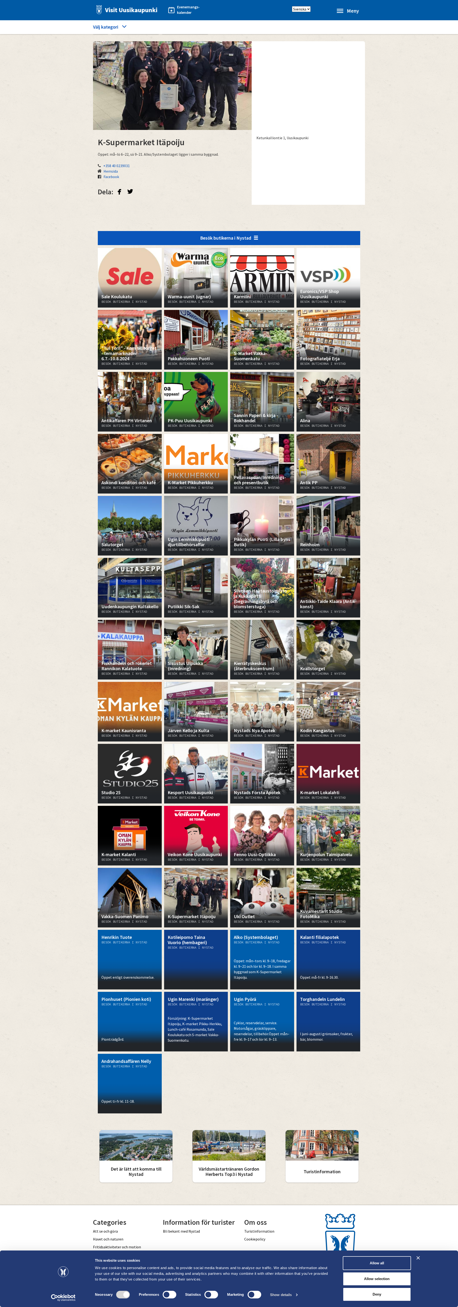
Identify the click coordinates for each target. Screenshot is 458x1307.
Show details (281, 1295)
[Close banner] (418, 1258)
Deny (377, 1294)
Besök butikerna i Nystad (225, 238)
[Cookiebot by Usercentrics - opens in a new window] (63, 1297)
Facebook (111, 176)
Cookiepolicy (254, 1239)
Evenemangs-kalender (188, 10)
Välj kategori (105, 27)
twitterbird (130, 191)
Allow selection (377, 1279)
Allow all (377, 1263)
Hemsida (111, 171)
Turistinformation (259, 1231)
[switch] (169, 1294)
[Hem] (125, 9)
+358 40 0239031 (116, 165)
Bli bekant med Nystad (181, 1231)
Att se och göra (105, 1231)
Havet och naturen (108, 1239)
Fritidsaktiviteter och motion (117, 1247)
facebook (119, 191)
